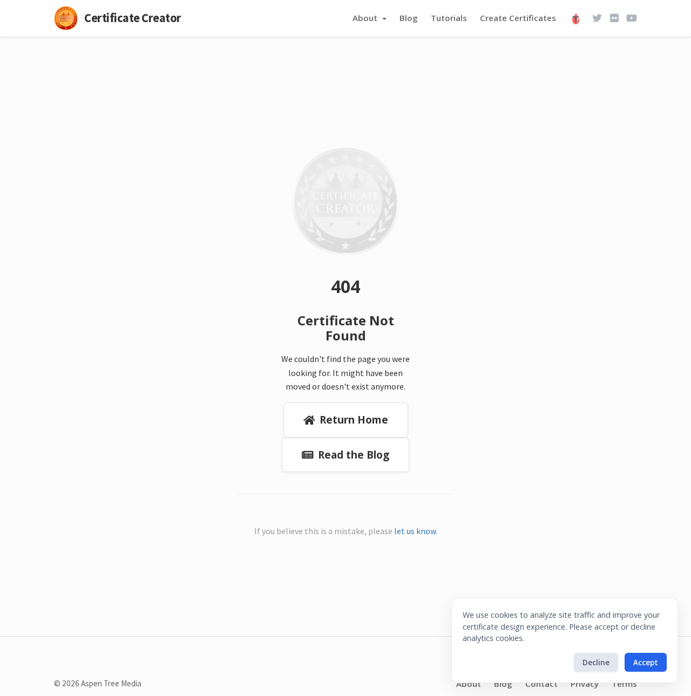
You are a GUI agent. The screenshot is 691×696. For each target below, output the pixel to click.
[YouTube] (631, 18)
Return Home (354, 419)
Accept (645, 662)
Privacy (585, 683)
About (366, 17)
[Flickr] (614, 18)
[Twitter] (597, 18)
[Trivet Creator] (578, 18)
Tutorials (449, 17)
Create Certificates (518, 17)
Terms (624, 683)
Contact (541, 683)
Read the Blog (353, 454)
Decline (595, 662)
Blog (408, 17)
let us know (415, 531)
